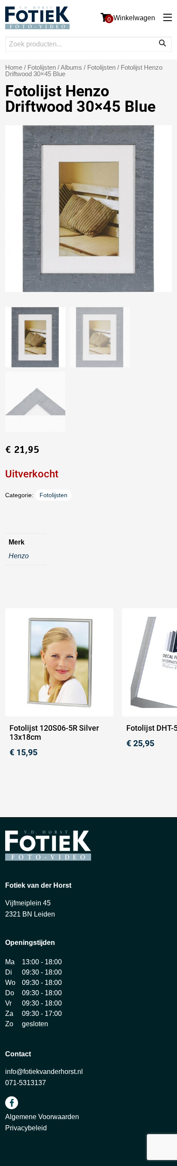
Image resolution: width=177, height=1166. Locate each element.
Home (13, 67)
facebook (11, 1102)
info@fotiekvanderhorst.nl (44, 1071)
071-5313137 (25, 1082)
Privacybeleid (26, 1128)
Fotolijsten (101, 67)
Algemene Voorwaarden (42, 1116)
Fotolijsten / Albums (54, 67)
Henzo (19, 556)
